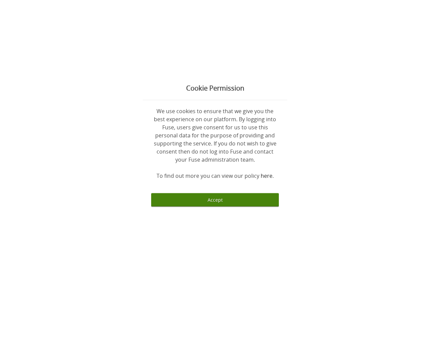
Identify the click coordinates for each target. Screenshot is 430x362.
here (266, 175)
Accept (215, 200)
